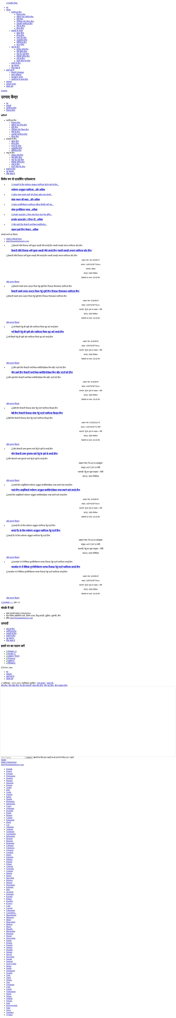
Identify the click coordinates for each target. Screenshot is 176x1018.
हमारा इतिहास (16, 75)
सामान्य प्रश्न (11, 84)
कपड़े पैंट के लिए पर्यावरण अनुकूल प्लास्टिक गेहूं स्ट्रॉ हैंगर (35, 530)
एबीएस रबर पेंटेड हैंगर (19, 125)
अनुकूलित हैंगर (21, 40)
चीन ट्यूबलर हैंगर (61, 685)
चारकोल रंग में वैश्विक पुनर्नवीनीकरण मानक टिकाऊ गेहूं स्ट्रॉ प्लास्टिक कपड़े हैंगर (45, 566)
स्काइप (3, 760)
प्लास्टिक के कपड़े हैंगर (19, 79)
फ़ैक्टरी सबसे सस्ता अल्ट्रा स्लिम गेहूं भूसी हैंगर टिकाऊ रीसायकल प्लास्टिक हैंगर (45, 291)
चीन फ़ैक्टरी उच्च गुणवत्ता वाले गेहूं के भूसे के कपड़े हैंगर (34, 453)
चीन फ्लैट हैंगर (14, 685)
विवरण (17, 282)
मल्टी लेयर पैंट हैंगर (23, 61)
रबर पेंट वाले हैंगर (22, 54)
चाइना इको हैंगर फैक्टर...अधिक (24, 229)
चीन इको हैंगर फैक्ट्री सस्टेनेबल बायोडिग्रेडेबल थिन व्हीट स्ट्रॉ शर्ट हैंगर (42, 372)
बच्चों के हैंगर (15, 63)
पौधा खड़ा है (15, 68)
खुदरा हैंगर (20, 33)
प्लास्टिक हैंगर (16, 12)
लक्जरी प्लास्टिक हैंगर (24, 24)
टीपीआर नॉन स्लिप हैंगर (25, 21)
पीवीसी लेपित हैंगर (23, 56)
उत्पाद (8, 10)
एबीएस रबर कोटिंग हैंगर (24, 17)
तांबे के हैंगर (20, 58)
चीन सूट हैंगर (49, 685)
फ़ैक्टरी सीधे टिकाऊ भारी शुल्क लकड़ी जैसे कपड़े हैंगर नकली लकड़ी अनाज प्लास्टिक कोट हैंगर (51, 250)
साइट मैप (50, 683)
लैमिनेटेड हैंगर (21, 42)
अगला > (8, 602)
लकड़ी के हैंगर (11, 633)
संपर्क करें (9, 86)
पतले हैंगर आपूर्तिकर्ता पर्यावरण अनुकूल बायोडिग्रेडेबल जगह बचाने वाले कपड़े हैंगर (45, 490)
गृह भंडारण (15, 65)
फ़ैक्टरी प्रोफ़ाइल (17, 72)
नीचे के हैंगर (20, 26)
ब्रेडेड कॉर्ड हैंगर (22, 49)
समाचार (9, 82)
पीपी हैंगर (19, 19)
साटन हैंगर (20, 45)
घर (7, 7)
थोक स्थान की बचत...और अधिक (25, 199)
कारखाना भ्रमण (17, 77)
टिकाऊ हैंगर (20, 14)
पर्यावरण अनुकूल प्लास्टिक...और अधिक (28, 189)
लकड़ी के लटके (17, 31)
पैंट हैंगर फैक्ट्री (25, 685)
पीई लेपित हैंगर (21, 51)
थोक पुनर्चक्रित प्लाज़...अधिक (24, 209)
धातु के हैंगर (15, 47)
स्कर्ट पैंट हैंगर (21, 38)
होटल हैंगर (20, 35)
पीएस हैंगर (20, 28)
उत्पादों (8, 106)
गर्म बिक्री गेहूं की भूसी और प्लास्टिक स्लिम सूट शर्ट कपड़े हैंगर (37, 331)
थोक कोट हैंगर (37, 685)
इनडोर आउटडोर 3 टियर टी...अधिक (27, 219)
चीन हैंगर (4, 685)
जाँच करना (10, 282)
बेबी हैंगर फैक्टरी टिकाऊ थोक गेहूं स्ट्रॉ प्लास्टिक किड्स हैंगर (37, 413)
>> (12, 602)
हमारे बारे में (10, 70)
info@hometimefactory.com (21, 618)
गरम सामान (41, 683)
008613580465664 (8, 762)
